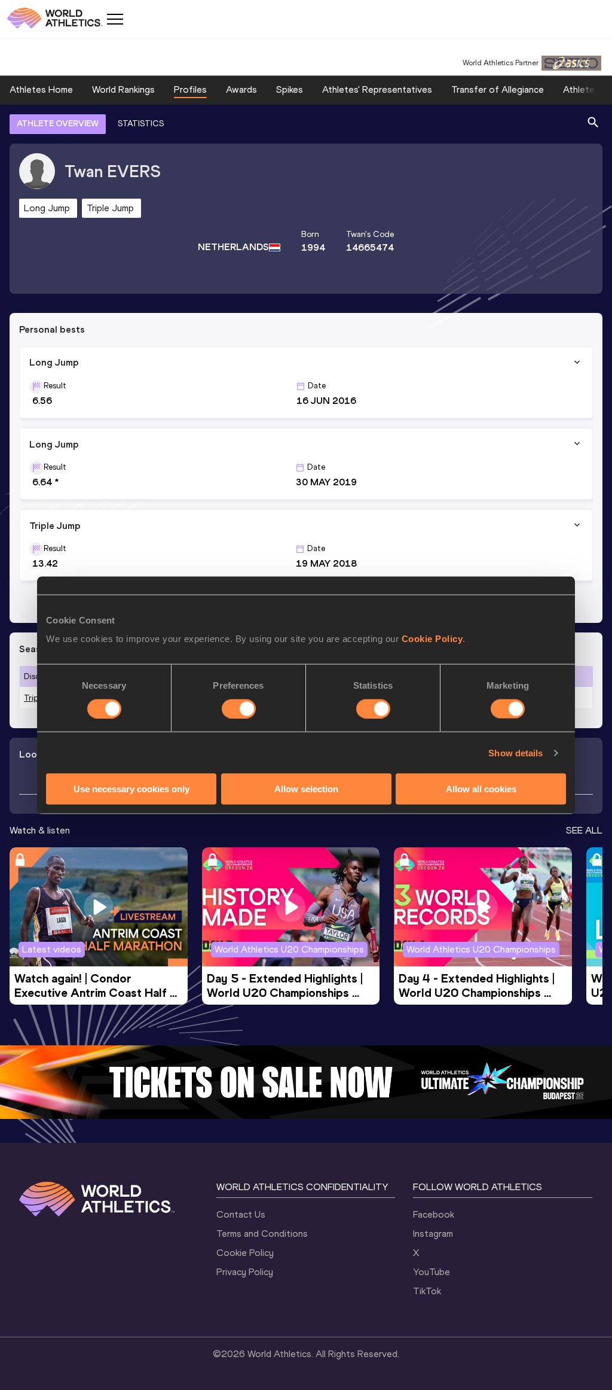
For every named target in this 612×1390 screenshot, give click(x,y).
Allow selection (306, 789)
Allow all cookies (481, 789)
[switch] (239, 708)
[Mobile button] (115, 19)
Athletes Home (41, 89)
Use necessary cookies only (131, 789)
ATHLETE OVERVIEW (58, 123)
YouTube (431, 1272)
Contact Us (240, 1214)
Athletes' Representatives (377, 89)
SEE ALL (584, 830)
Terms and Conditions (262, 1233)
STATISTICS (141, 123)
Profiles (190, 89)
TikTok (427, 1291)
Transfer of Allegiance (497, 89)
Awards (241, 89)
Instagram (433, 1233)
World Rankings (123, 89)
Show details (515, 752)
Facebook (433, 1214)
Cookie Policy (432, 639)
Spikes (289, 89)
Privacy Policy (244, 1272)
